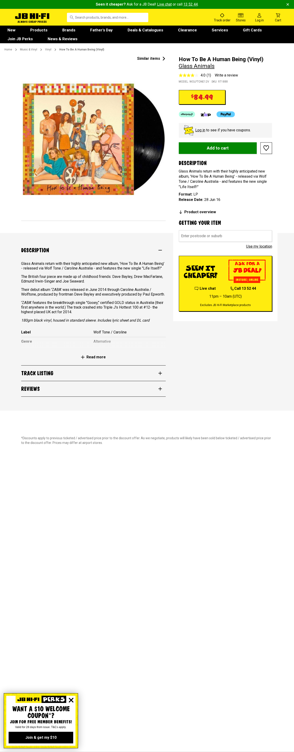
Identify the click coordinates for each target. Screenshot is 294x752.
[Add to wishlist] (266, 148)
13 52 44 (190, 4)
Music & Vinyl (28, 49)
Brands (68, 30)
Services (220, 30)
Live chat (164, 4)
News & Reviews (62, 39)
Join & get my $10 (40, 737)
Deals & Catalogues (145, 30)
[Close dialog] (71, 700)
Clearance (187, 30)
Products (38, 30)
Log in (200, 130)
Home (8, 49)
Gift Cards (252, 30)
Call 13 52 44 (245, 288)
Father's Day (101, 30)
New (11, 30)
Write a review (226, 75)
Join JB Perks (20, 39)
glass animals (197, 66)
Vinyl (48, 49)
